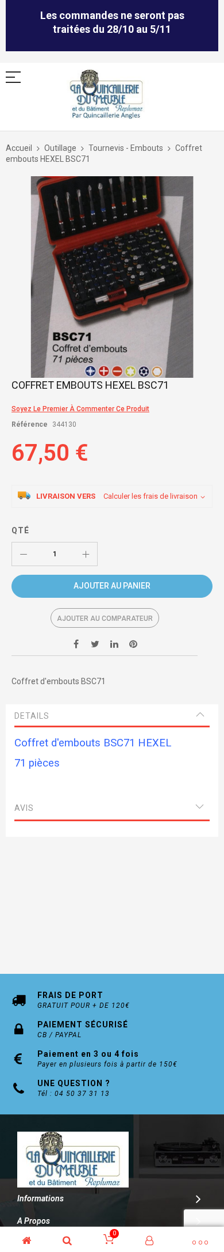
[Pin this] (133, 644)
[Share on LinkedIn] (114, 644)
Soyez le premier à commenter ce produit (80, 409)
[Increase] (85, 554)
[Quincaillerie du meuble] (106, 95)
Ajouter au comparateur (105, 618)
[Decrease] (23, 554)
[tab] (112, 715)
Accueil (19, 148)
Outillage (60, 148)
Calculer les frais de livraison (150, 496)
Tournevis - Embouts (125, 148)
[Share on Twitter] (95, 644)
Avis (24, 808)
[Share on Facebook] (76, 644)
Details (31, 715)
